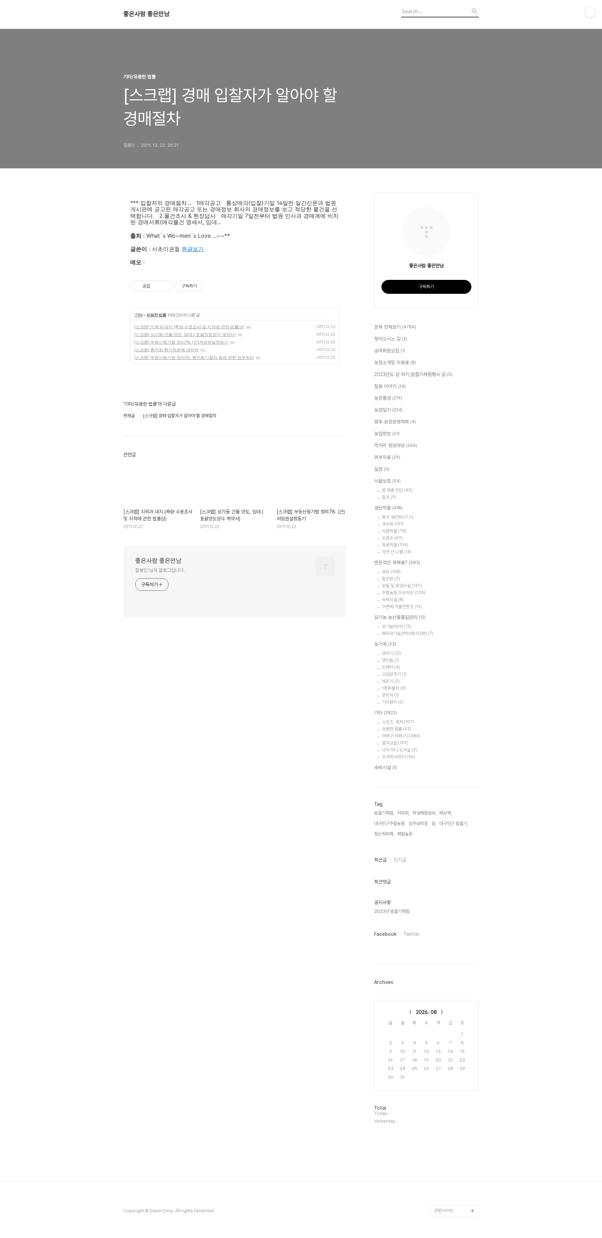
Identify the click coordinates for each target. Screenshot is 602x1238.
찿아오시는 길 (390, 339)
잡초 (389, 497)
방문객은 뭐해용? (397, 562)
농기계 (385, 644)
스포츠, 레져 (398, 722)
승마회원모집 (389, 350)
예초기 (391, 681)
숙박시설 (393, 599)
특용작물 (395, 545)
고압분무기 (394, 674)
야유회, (403, 813)
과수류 (392, 524)
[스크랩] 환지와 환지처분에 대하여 (166, 349)
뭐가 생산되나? (398, 517)
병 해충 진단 (397, 490)
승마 (391, 571)
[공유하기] (156, 286)
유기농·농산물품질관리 (400, 617)
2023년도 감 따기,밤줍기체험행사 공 (413, 374)
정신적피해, (384, 833)
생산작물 (388, 508)
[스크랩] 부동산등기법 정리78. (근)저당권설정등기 (181, 342)
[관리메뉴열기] (590, 12)
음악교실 (395, 743)
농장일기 (388, 410)
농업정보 (387, 433)
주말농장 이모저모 (403, 592)
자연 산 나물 (396, 552)
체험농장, (405, 833)
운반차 (390, 695)
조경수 (392, 538)
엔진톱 (390, 660)
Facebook (385, 934)
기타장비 (392, 702)
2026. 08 (426, 1012)
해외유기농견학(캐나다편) (407, 633)
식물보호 (387, 481)
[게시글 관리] (165, 286)
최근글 (380, 860)
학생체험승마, (424, 813)
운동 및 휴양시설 (402, 585)
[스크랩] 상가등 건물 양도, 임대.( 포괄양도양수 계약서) (185, 334)
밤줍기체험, (384, 813)
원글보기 (193, 249)
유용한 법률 (156, 315)
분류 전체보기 (395, 327)
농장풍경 (388, 398)
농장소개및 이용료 (395, 362)
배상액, (445, 813)
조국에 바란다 (398, 756)
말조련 (391, 578)
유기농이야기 (396, 626)
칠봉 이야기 (390, 386)
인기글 (400, 860)
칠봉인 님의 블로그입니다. (160, 570)
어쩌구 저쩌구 (401, 736)
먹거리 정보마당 (395, 445)
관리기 (391, 653)
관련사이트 (444, 1210)
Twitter (411, 934)
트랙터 (391, 667)
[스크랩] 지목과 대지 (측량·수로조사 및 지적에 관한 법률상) (189, 326)
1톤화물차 (394, 688)
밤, (434, 823)
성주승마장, (419, 823)
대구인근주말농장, (390, 823)
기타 (138, 315)
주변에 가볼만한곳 (402, 606)
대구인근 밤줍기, (453, 823)
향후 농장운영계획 (395, 422)
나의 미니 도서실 (399, 749)
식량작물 (394, 531)
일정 (381, 469)
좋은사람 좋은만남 (146, 13)
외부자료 (387, 457)
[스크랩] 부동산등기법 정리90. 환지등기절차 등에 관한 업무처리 (194, 357)
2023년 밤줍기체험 (391, 911)
